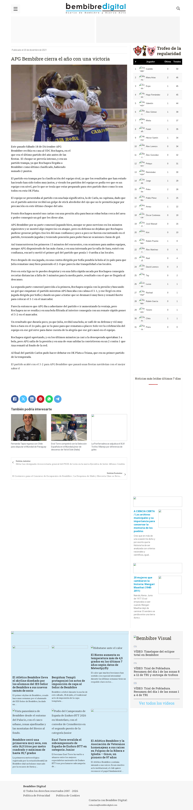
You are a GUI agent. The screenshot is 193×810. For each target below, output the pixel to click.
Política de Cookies (68, 795)
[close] (15, 8)
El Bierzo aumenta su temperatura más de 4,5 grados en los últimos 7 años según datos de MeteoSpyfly (107, 661)
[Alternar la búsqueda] (178, 8)
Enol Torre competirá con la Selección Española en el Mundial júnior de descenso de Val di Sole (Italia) (69, 447)
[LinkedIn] (32, 399)
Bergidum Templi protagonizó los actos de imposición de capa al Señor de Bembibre (68, 682)
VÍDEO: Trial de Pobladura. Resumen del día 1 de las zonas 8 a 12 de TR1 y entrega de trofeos (157, 671)
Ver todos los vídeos (156, 703)
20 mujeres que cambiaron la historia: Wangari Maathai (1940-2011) (144, 584)
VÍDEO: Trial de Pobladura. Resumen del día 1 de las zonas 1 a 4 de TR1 (156, 691)
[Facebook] (15, 399)
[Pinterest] (40, 399)
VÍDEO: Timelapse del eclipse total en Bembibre (154, 653)
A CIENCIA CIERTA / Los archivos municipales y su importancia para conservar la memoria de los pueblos (144, 521)
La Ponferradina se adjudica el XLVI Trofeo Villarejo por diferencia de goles (108, 447)
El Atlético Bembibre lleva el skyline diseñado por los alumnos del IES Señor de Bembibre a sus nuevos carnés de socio (30, 683)
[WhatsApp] (49, 399)
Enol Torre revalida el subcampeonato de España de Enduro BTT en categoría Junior (69, 744)
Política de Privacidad (36, 795)
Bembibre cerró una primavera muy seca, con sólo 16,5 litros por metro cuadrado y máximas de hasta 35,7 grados (30, 746)
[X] (23, 399)
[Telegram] (58, 399)
